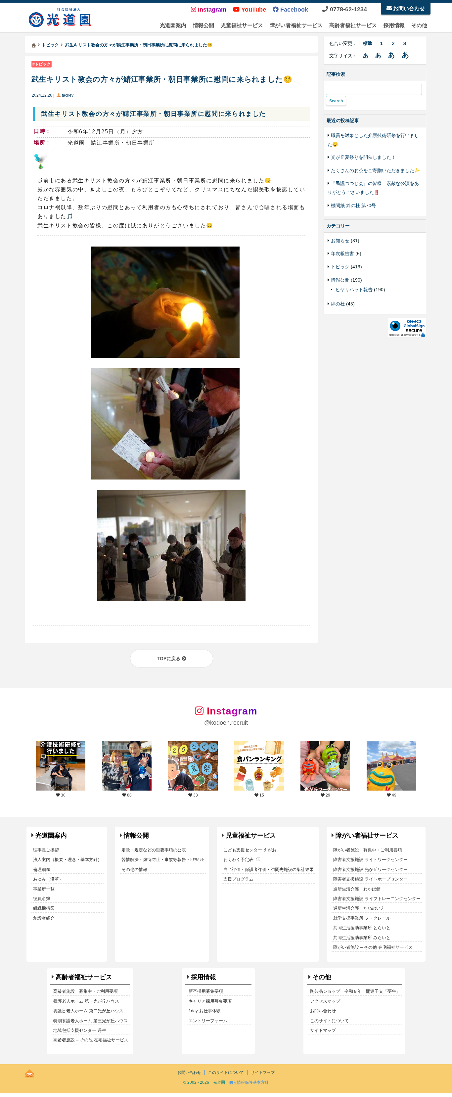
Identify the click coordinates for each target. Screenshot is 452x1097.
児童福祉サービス (242, 25)
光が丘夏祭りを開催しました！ (363, 157)
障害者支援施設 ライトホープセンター (370, 879)
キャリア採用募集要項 (210, 1001)
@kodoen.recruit (226, 722)
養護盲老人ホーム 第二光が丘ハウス (88, 1010)
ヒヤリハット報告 (354, 289)
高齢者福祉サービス (353, 25)
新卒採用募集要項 (206, 991)
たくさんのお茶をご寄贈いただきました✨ (375, 170)
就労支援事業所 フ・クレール (361, 918)
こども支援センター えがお (249, 849)
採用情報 (394, 25)
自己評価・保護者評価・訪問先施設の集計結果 (268, 869)
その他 (419, 25)
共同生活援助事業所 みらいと (361, 937)
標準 (367, 43)
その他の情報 (134, 869)
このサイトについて (329, 1020)
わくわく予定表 (238, 859)
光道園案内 (173, 25)
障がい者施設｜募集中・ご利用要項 (367, 849)
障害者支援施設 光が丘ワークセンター (370, 869)
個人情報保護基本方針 (249, 1082)
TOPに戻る (169, 658)
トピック (43, 64)
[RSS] (29, 1072)
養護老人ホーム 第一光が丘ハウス (86, 1001)
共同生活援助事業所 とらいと (361, 927)
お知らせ (340, 240)
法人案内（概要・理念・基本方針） (67, 859)
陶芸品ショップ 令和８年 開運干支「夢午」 (355, 991)
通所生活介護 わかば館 (357, 889)
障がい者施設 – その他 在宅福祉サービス (373, 947)
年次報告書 (342, 253)
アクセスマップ (325, 1001)
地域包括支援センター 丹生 (79, 1030)
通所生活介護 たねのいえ (359, 908)
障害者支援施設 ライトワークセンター (370, 859)
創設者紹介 (44, 918)
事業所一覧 (44, 889)
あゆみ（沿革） (48, 879)
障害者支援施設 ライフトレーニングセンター (377, 898)
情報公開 (203, 25)
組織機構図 (44, 908)
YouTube (253, 9)
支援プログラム (238, 879)
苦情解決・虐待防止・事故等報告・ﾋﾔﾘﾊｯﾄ (162, 859)
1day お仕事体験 (205, 1010)
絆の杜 (338, 303)
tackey (67, 95)
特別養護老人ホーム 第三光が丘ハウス (90, 1020)
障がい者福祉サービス (296, 25)
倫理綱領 (41, 869)
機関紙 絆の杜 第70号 (353, 205)
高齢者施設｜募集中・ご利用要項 (85, 991)
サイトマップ (323, 1030)
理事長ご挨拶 (46, 849)
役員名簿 (41, 898)
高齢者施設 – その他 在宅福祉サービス (90, 1039)
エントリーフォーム (208, 1020)
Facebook (293, 9)
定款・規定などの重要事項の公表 (153, 849)
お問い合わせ (408, 8)
